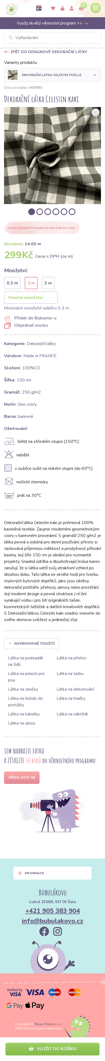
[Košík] (81, 8)
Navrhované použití (34, 643)
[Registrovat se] (72, 8)
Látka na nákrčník (72, 714)
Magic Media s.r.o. (48, 1024)
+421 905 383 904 (52, 911)
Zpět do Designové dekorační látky (48, 51)
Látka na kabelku (24, 714)
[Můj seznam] (53, 8)
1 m (31, 283)
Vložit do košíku (56, 1049)
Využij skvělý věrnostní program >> (50, 23)
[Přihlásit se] (62, 8)
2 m (48, 283)
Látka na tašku (70, 674)
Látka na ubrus (21, 723)
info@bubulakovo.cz (52, 921)
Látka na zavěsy (23, 689)
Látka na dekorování (75, 689)
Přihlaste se (22, 777)
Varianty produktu (20, 63)
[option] (52, 155)
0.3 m (12, 283)
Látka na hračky (71, 698)
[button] (52, 75)
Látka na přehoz (71, 658)
